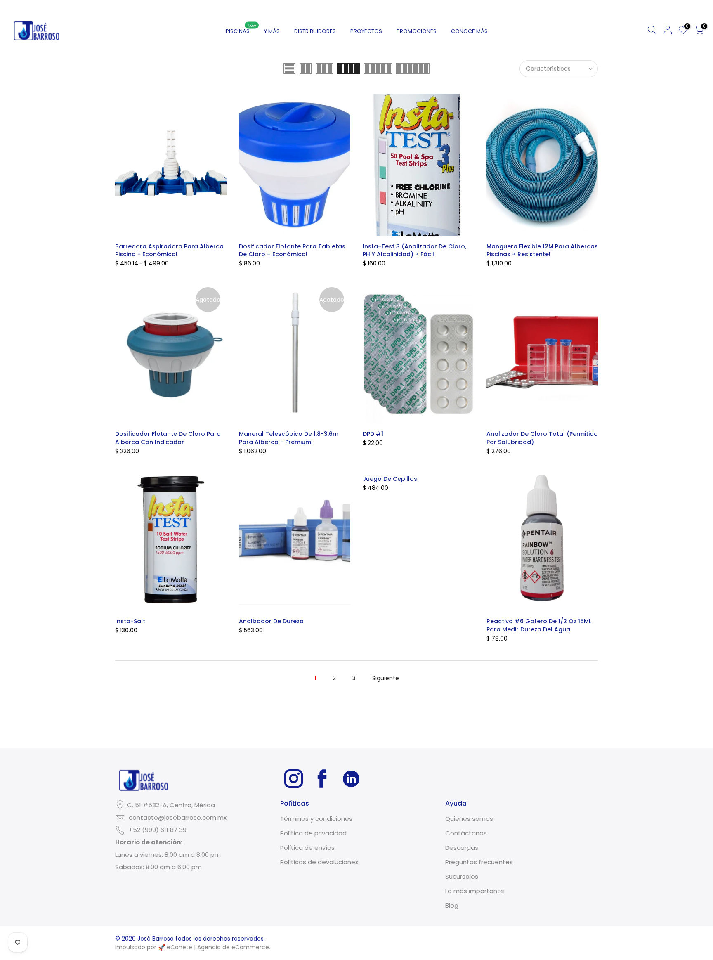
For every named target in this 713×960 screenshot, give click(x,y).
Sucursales (461, 876)
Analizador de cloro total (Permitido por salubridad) (542, 438)
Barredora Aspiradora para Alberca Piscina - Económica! (169, 250)
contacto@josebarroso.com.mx (178, 817)
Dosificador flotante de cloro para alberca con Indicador (168, 438)
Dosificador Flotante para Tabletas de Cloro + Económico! (292, 250)
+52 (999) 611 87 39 (158, 829)
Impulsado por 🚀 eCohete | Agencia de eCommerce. (192, 947)
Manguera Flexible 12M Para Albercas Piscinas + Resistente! (542, 250)
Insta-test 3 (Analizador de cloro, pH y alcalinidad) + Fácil (414, 250)
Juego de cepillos (390, 479)
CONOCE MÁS (469, 31)
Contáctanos (466, 833)
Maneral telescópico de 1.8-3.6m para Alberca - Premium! (288, 438)
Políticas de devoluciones (319, 862)
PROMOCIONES (417, 31)
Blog (451, 905)
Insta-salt (130, 621)
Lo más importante (474, 891)
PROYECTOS (366, 31)
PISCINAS (241, 29)
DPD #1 (373, 434)
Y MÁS (272, 31)
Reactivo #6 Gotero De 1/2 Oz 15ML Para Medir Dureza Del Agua (538, 625)
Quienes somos (469, 818)
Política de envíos (307, 847)
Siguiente (385, 678)
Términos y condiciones (316, 818)
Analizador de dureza (271, 621)
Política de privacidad (313, 833)
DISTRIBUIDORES (315, 31)
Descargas (461, 847)
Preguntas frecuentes (479, 862)
